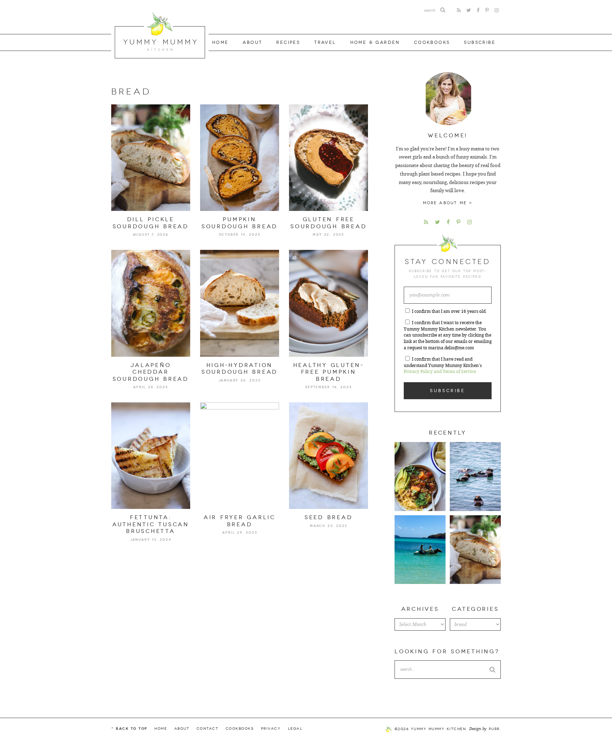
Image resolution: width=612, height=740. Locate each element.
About (252, 42)
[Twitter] (468, 10)
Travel (325, 42)
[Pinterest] (487, 10)
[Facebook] (478, 10)
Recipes (288, 42)
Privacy (271, 729)
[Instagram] (496, 10)
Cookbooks (432, 42)
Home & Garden (375, 42)
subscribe (479, 42)
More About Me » (448, 203)
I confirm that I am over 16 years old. (449, 311)
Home (220, 42)
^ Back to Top (129, 728)
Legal (295, 729)
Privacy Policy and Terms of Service (440, 371)
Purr (494, 729)
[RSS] (459, 10)
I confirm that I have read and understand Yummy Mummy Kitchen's (443, 365)
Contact (208, 729)
